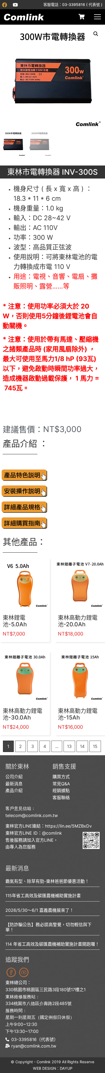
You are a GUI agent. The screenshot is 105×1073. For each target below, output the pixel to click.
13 (69, 746)
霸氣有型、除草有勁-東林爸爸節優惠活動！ (47, 881)
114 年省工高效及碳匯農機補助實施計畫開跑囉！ (52, 944)
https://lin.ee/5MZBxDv (68, 826)
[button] (96, 34)
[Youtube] (15, 4)
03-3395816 (73, 4)
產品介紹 (14, 790)
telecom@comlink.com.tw (31, 815)
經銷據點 (61, 790)
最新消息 (14, 783)
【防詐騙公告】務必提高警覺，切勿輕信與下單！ (48, 927)
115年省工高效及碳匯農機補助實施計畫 (43, 895)
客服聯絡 (61, 797)
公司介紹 (14, 776)
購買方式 (61, 776)
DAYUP (66, 1068)
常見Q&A (61, 783)
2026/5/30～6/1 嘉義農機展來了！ (39, 910)
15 (95, 746)
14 (82, 746)
